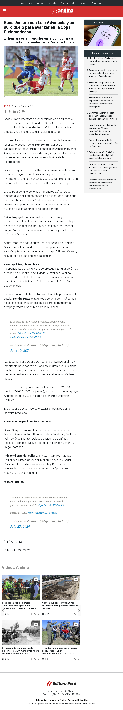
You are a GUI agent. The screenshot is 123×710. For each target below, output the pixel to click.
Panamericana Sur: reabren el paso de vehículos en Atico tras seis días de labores (103, 73)
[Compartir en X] (35, 614)
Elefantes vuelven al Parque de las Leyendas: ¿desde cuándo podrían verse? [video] (103, 116)
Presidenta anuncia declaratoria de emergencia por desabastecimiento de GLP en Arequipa (59, 652)
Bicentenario (26, 3)
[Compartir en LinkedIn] (38, 614)
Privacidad (83, 700)
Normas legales (68, 3)
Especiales (52, 3)
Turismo (84, 3)
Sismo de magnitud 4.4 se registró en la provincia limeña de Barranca (103, 143)
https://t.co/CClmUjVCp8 (31, 333)
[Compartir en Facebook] (32, 614)
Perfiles (39, 3)
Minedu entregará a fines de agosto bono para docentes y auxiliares (103, 61)
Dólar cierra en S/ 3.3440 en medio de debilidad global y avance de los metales (102, 155)
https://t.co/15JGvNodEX (51, 505)
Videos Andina (15, 567)
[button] (2, 610)
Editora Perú (42, 700)
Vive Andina (97, 3)
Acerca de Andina (58, 700)
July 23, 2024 (20, 526)
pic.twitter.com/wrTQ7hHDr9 (25, 336)
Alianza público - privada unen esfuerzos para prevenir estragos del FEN (60, 606)
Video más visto (102, 22)
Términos (72, 700)
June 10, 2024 (20, 350)
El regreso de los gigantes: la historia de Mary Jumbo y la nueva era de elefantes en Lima (20, 651)
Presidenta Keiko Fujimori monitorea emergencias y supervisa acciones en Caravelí (19, 606)
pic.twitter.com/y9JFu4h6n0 (42, 512)
